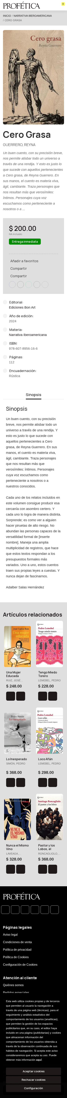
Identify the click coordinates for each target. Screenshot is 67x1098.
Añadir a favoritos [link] (24, 261)
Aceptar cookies (33, 1071)
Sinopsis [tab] (33, 394)
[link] (20, 696)
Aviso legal (10, 934)
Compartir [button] (18, 268)
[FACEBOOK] (15, 909)
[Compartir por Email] (37, 284)
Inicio (7, 15)
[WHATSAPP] (5, 909)
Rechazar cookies (33, 1079)
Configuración (33, 1088)
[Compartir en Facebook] (12, 284)
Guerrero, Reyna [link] (19, 144)
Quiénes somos (13, 985)
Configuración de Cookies (20, 964)
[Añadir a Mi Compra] (10, 696)
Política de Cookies (16, 957)
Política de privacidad (17, 949)
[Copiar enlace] (45, 284)
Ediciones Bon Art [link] (22, 307)
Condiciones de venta (17, 942)
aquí (39, 1059)
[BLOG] (45, 909)
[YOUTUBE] (54, 909)
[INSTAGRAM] (35, 909)
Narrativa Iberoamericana (33, 15)
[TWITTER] (25, 909)
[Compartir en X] (20, 284)
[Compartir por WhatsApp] (28, 284)
